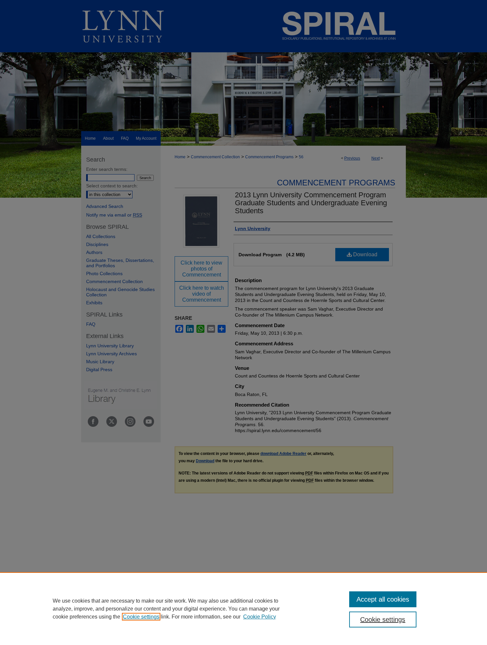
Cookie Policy (259, 617)
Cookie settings (141, 617)
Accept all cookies (382, 599)
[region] (243, 608)
